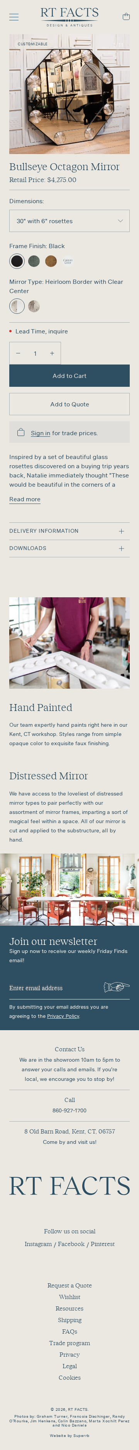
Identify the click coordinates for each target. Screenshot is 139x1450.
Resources (69, 1308)
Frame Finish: (29, 245)
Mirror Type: (27, 281)
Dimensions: (26, 200)
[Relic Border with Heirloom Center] (34, 306)
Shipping (69, 1319)
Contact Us (70, 1049)
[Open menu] (17, 17)
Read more (25, 499)
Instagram (38, 1243)
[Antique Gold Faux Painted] (51, 261)
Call (69, 1099)
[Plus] (52, 353)
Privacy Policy (63, 1016)
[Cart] (121, 17)
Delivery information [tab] (44, 531)
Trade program (69, 1342)
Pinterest (103, 1243)
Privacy (69, 1354)
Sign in (40, 433)
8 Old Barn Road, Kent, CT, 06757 (69, 1131)
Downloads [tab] (27, 548)
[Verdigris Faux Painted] (34, 261)
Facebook (71, 1243)
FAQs (69, 1331)
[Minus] (18, 353)
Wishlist (69, 1296)
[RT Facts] (69, 17)
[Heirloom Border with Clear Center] (17, 306)
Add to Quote (69, 404)
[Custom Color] (68, 261)
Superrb (81, 1435)
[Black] (17, 261)
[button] (69, 94)
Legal (70, 1365)
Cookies (70, 1377)
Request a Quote (69, 1285)
